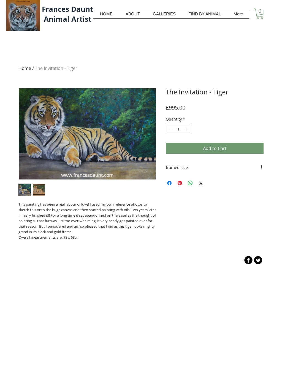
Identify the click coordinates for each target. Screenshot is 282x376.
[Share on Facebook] (169, 183)
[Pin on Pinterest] (180, 183)
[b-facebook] (248, 260)
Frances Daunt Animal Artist (67, 14)
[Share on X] (200, 183)
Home (24, 68)
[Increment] (186, 129)
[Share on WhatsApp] (190, 183)
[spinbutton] (178, 129)
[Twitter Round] (258, 260)
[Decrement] (170, 129)
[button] (260, 14)
